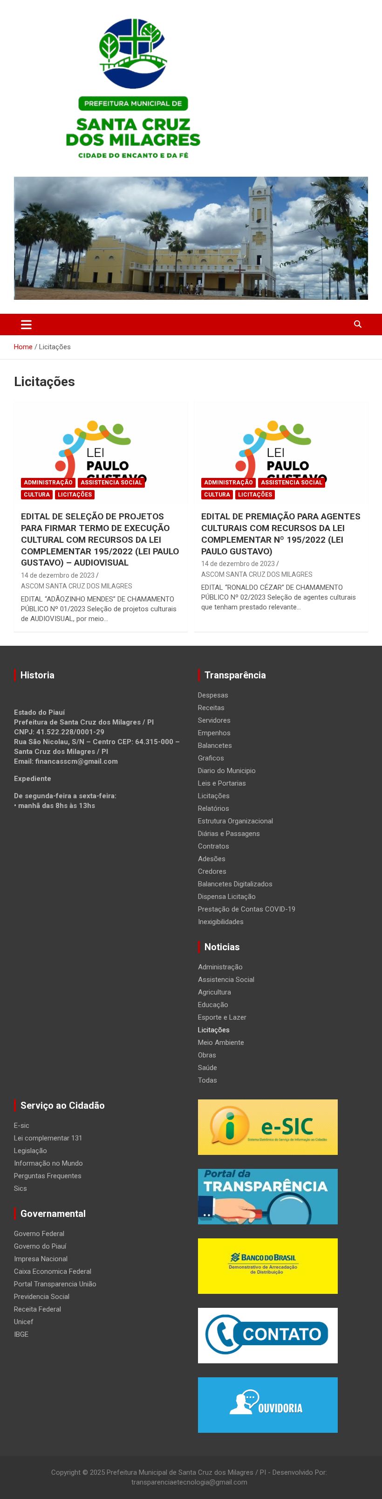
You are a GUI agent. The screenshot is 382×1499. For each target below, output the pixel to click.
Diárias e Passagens (229, 833)
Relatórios (213, 808)
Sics (20, 1188)
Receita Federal (37, 1309)
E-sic (21, 1125)
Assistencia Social (111, 482)
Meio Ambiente (221, 1042)
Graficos (211, 758)
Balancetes (215, 745)
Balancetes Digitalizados (235, 884)
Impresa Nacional (41, 1259)
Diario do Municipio (227, 771)
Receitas (211, 708)
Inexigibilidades (221, 922)
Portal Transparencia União (55, 1284)
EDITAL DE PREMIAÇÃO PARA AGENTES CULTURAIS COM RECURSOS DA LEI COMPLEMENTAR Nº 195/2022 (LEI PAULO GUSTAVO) (281, 533)
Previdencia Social (41, 1296)
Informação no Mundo (48, 1163)
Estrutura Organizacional (235, 821)
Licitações (75, 494)
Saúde (207, 1068)
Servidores (214, 720)
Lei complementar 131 (48, 1138)
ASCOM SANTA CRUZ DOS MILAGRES (76, 586)
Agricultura (214, 992)
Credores (212, 871)
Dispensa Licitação (227, 896)
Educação (213, 1005)
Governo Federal (39, 1234)
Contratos (213, 846)
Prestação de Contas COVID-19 (246, 909)
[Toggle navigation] (26, 324)
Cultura (37, 494)
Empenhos (214, 733)
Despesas (213, 695)
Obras (207, 1055)
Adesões (211, 859)
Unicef (24, 1322)
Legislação (30, 1151)
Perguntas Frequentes (48, 1176)
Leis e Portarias (222, 783)
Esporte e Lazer (222, 1017)
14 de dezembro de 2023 (58, 575)
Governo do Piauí (40, 1246)
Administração (48, 482)
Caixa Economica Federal (52, 1271)
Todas (207, 1080)
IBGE (21, 1334)
